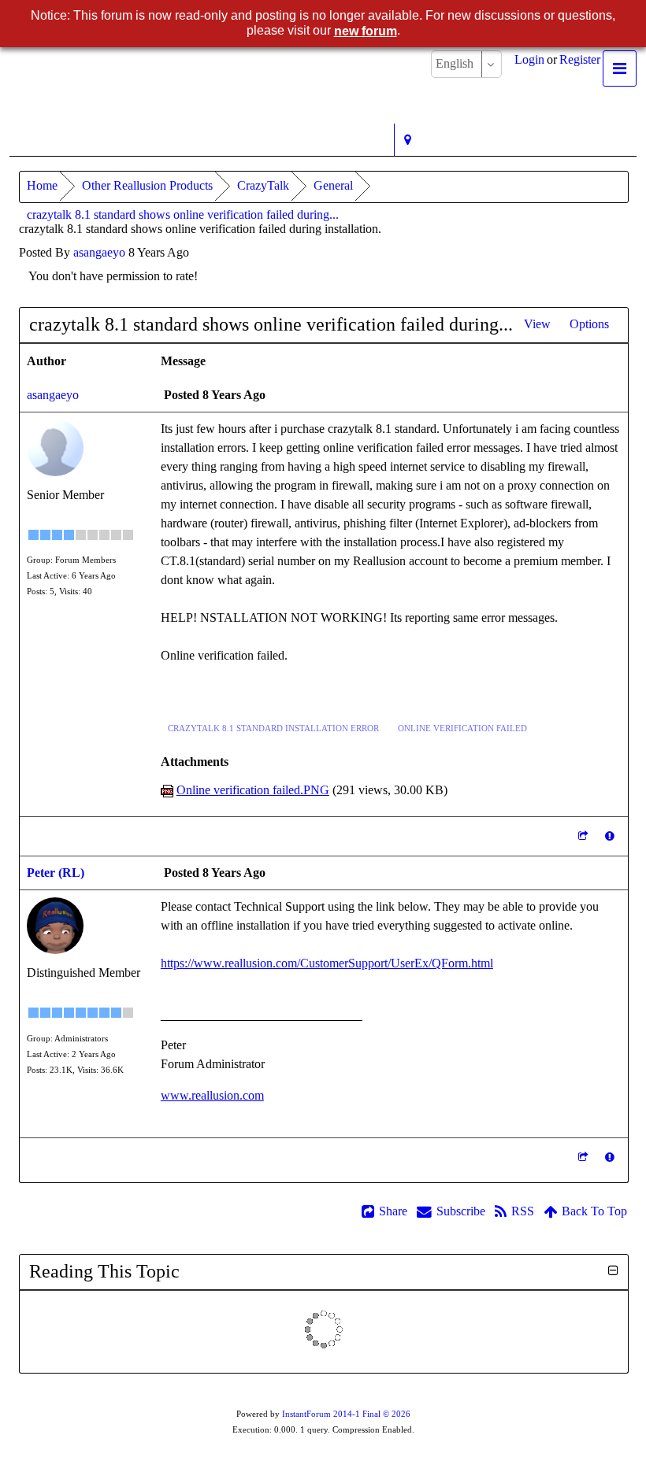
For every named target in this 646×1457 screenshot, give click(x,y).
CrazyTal (263, 185)
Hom (42, 185)
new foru (365, 31)
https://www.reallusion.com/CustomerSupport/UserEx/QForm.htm (327, 963)
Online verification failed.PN (252, 790)
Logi (529, 59)
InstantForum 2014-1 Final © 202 (346, 1414)
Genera (333, 185)
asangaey (99, 252)
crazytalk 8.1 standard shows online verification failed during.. (183, 214)
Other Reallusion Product (147, 185)
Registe (579, 59)
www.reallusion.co (212, 1095)
